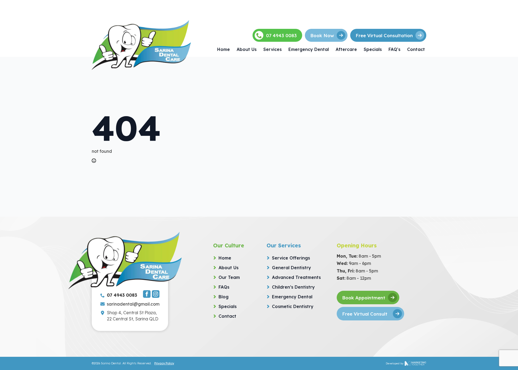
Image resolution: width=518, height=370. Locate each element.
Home (223, 49)
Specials (373, 49)
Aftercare (346, 49)
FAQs (224, 287)
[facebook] (147, 294)
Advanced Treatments (296, 277)
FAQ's (394, 49)
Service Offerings (291, 258)
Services (272, 49)
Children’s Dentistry (293, 287)
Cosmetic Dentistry (292, 306)
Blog (224, 296)
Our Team (229, 277)
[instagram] (155, 294)
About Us (247, 49)
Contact (416, 49)
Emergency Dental (308, 49)
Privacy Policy (164, 363)
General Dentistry (291, 267)
